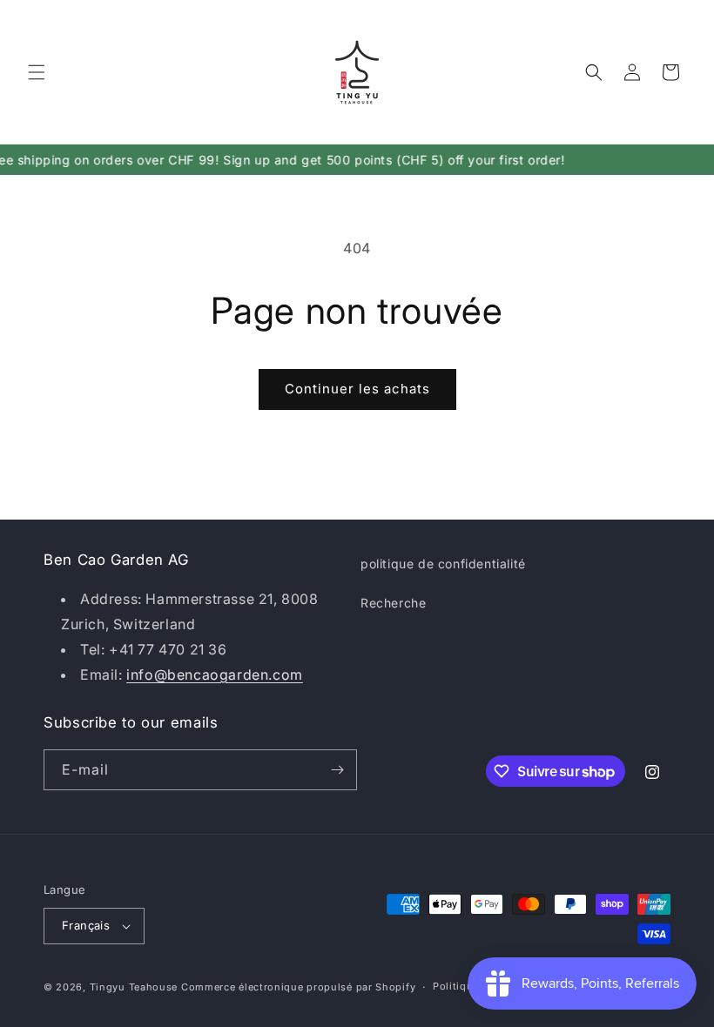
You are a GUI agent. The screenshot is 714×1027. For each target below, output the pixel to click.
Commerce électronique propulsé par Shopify (298, 987)
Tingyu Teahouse (134, 987)
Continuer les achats (357, 388)
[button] (36, 72)
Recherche (393, 602)
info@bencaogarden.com (214, 674)
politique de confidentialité (443, 563)
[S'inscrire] (337, 769)
